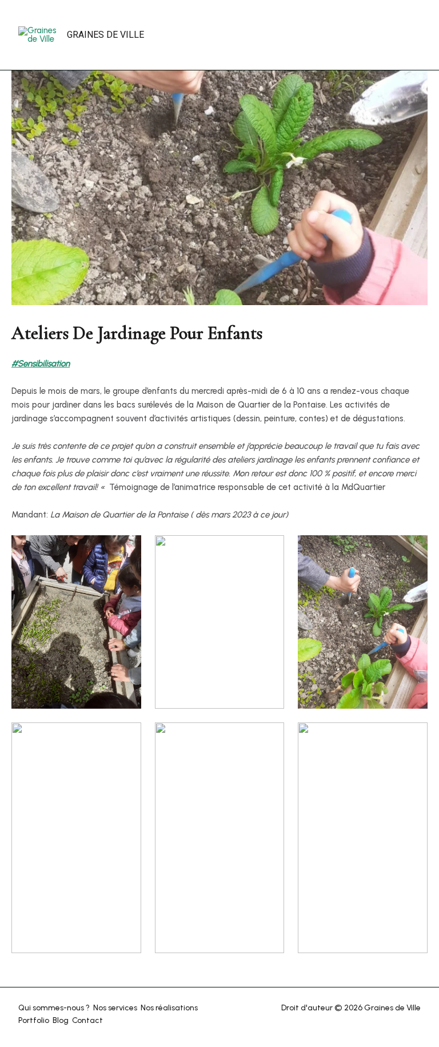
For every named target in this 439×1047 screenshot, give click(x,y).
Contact (87, 1020)
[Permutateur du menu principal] (372, 35)
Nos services (115, 1008)
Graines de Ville (105, 34)
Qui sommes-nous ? (54, 1008)
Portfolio (33, 1020)
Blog (61, 1020)
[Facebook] (401, 35)
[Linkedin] (414, 35)
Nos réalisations (169, 1008)
